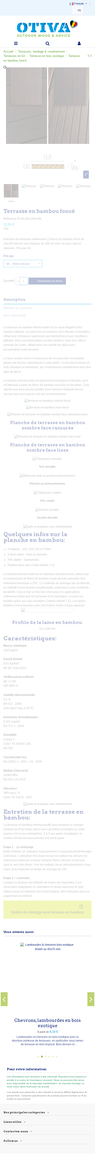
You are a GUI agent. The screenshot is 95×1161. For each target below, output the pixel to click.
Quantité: (9, 280)
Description (14, 299)
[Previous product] (89, 55)
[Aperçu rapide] (77, 1012)
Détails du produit (17, 308)
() (79, 10)
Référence (10, 218)
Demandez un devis (49, 281)
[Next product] (91, 55)
